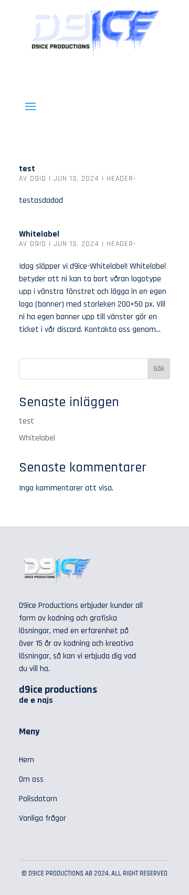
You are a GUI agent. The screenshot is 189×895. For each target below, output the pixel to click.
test (27, 168)
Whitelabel (39, 234)
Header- (121, 178)
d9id (38, 178)
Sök (158, 368)
